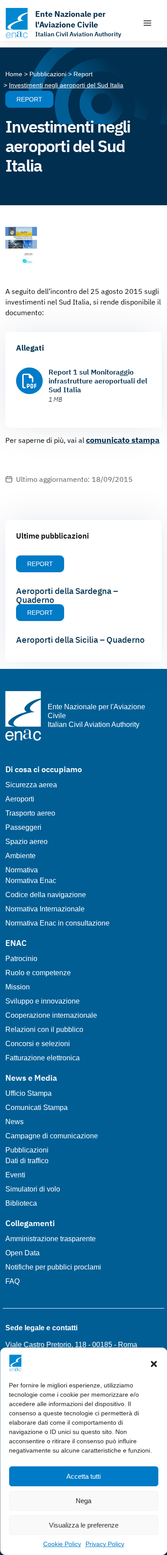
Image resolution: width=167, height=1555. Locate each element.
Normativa (21, 870)
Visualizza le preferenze (83, 1525)
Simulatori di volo (32, 1189)
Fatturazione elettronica (42, 1058)
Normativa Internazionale (45, 909)
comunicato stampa (122, 440)
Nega (83, 1500)
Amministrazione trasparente (50, 1238)
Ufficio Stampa (28, 1093)
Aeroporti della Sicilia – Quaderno (80, 639)
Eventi (15, 1175)
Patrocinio (21, 958)
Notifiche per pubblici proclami (53, 1267)
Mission (17, 987)
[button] (153, 1363)
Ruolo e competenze (38, 973)
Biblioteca (21, 1203)
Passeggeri (23, 827)
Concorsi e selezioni (37, 1043)
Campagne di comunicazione (51, 1136)
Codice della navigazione (45, 895)
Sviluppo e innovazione (42, 1001)
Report (29, 99)
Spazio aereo (26, 841)
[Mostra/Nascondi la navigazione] (147, 23)
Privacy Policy (105, 1543)
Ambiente (20, 856)
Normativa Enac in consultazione (57, 923)
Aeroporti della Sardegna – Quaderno (67, 595)
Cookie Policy (62, 1543)
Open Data (22, 1253)
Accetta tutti (83, 1476)
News (14, 1121)
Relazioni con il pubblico (44, 1029)
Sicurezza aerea (31, 785)
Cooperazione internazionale (51, 1015)
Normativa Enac (30, 880)
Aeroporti (19, 799)
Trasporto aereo (30, 813)
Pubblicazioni (27, 1150)
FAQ (12, 1281)
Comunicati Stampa (36, 1107)
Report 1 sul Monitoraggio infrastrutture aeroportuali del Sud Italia (98, 380)
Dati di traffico (27, 1160)
